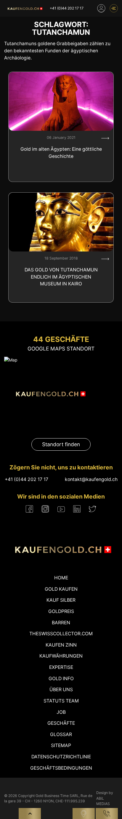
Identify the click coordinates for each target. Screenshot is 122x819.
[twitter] (92, 508)
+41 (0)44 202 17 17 (67, 8)
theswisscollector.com (61, 633)
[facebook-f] (29, 509)
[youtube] (61, 509)
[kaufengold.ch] (24, 8)
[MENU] (114, 8)
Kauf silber (61, 600)
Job (61, 712)
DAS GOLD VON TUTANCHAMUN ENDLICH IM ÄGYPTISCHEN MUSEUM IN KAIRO (61, 277)
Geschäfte (61, 723)
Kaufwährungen (61, 656)
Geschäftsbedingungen (61, 768)
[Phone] (107, 813)
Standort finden (61, 444)
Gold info (61, 678)
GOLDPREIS (61, 611)
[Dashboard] (101, 8)
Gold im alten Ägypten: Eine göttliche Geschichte (61, 152)
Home (61, 578)
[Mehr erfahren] (105, 138)
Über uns (61, 689)
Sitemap (61, 745)
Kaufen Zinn (61, 645)
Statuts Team (61, 701)
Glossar (61, 734)
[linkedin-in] (77, 509)
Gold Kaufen (61, 589)
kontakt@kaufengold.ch (91, 479)
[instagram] (45, 509)
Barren (61, 622)
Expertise (61, 667)
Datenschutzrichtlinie (61, 757)
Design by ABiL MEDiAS (104, 798)
